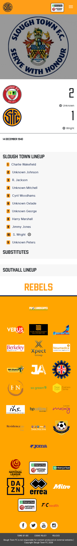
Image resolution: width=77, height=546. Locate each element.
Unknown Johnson (25, 172)
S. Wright (19, 234)
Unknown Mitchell (24, 187)
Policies (56, 536)
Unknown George (24, 211)
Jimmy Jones (21, 226)
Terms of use (23, 536)
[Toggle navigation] (71, 6)
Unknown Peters (23, 242)
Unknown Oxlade (24, 203)
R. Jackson (19, 180)
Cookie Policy (41, 536)
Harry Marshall (22, 219)
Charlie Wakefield (23, 164)
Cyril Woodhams (23, 195)
